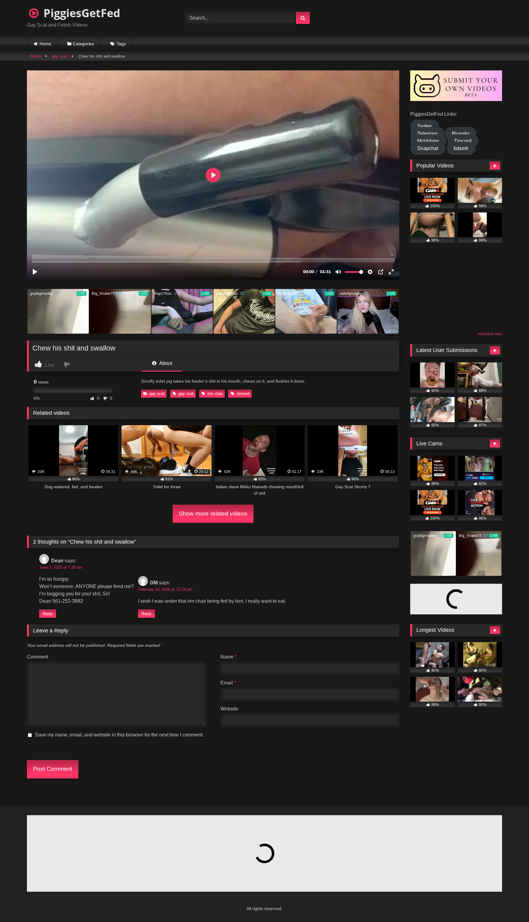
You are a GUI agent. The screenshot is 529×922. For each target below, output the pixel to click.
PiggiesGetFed (80, 13)
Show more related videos (213, 513)
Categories (83, 43)
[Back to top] (509, 904)
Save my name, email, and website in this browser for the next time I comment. (119, 734)
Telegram (427, 133)
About (165, 363)
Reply (48, 613)
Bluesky (460, 133)
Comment (37, 656)
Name (228, 656)
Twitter (424, 126)
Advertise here (490, 334)
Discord (463, 141)
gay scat (59, 56)
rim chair (215, 393)
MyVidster (428, 141)
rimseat (243, 393)
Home (45, 43)
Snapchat (427, 148)
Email (228, 682)
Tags (121, 43)
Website (229, 708)
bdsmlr (461, 148)
